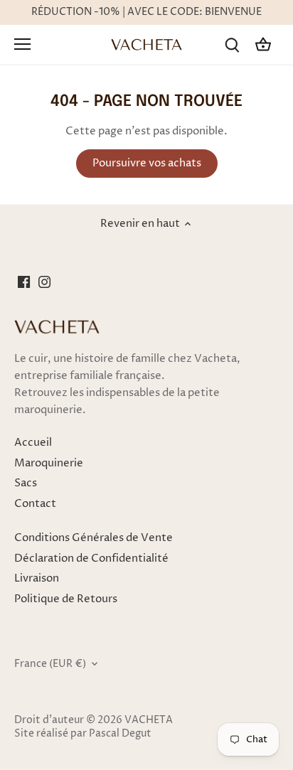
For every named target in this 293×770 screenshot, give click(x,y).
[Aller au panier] (263, 44)
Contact (35, 503)
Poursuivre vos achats (146, 163)
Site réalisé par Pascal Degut (82, 733)
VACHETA (148, 720)
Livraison (36, 578)
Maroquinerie (48, 463)
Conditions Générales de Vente (93, 537)
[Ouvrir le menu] (22, 44)
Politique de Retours (65, 599)
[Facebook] (24, 281)
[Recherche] (231, 44)
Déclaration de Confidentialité (91, 558)
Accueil (33, 442)
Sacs (25, 483)
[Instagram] (44, 281)
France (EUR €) (50, 664)
